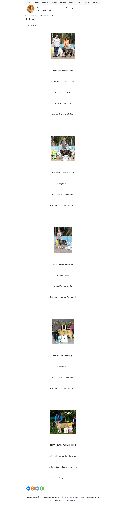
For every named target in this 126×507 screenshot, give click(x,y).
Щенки (78, 2)
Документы (45, 2)
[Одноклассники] (33, 488)
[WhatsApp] (42, 488)
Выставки (63, 2)
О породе (36, 2)
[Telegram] (37, 488)
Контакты (95, 2)
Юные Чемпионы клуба (44, 15)
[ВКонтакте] (28, 488)
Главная (28, 2)
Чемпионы (54, 2)
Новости (71, 2)
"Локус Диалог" (70, 500)
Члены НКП (87, 2)
